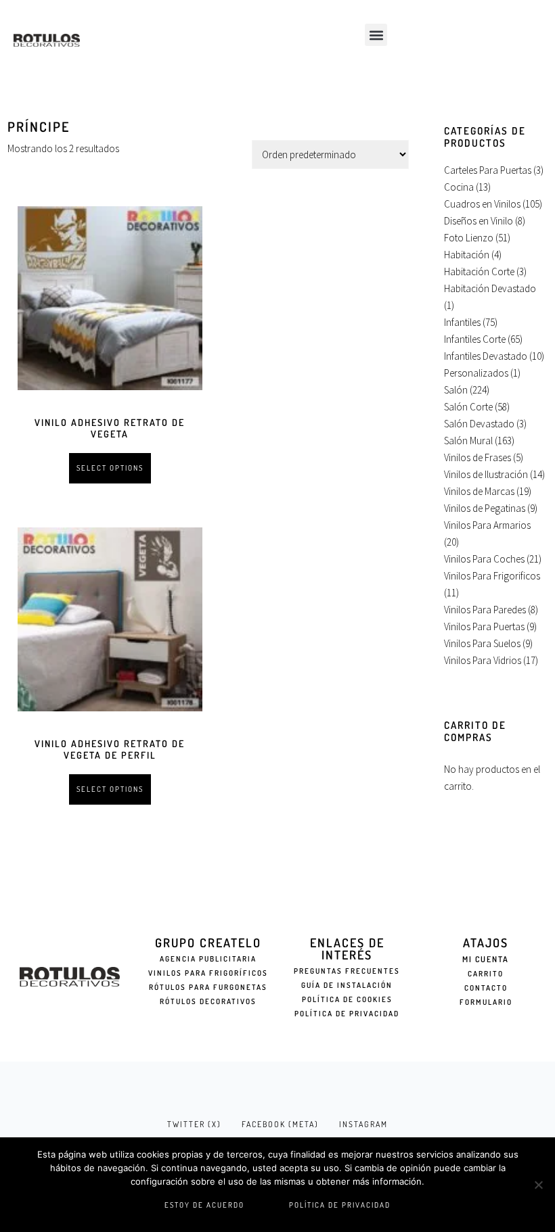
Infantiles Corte (475, 339)
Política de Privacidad (346, 1013)
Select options (109, 468)
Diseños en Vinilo (478, 220)
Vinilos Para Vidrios (482, 660)
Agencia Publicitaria (208, 959)
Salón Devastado (479, 423)
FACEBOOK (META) (280, 1124)
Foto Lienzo (468, 237)
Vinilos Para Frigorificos (492, 575)
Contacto (486, 988)
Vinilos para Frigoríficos (208, 973)
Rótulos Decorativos (208, 1001)
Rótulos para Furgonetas (208, 987)
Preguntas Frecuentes (347, 971)
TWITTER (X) (194, 1124)
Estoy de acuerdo (204, 1205)
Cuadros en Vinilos (482, 203)
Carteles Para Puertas (487, 170)
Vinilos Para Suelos (482, 643)
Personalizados (476, 372)
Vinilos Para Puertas (484, 626)
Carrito (486, 973)
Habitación (466, 254)
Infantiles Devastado (485, 356)
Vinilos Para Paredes (485, 609)
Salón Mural (468, 440)
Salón (456, 389)
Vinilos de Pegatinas (484, 508)
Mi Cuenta (485, 959)
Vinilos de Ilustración (486, 474)
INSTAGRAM (363, 1124)
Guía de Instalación (347, 985)
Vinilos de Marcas (479, 491)
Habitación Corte (479, 271)
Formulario (486, 1002)
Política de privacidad (340, 1205)
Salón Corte (468, 406)
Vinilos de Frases (477, 457)
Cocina (459, 187)
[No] (538, 1184)
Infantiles (462, 322)
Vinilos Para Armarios (487, 525)
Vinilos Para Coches (484, 558)
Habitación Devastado (490, 288)
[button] (376, 35)
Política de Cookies (347, 999)
